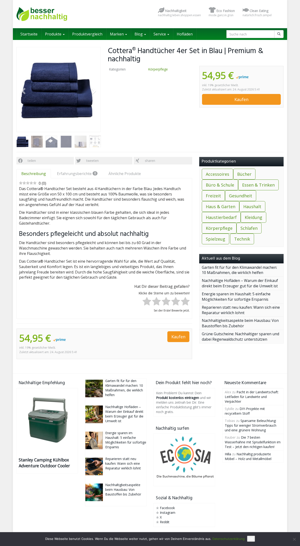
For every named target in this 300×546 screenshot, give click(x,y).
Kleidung (253, 217)
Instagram (167, 512)
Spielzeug (215, 239)
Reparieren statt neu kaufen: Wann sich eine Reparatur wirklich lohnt (241, 310)
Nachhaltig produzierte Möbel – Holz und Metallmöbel (248, 456)
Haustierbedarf (221, 217)
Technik (242, 239)
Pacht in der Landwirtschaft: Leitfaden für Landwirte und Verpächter (252, 397)
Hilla (228, 454)
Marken (117, 34)
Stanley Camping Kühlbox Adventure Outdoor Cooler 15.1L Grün (44, 463)
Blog (139, 34)
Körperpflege (158, 69)
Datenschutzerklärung (228, 539)
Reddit (164, 522)
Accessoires (217, 174)
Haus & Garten (220, 206)
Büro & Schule (220, 185)
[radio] (146, 302)
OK (251, 539)
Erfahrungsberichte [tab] (76, 173)
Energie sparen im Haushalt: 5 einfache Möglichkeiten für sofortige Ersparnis (236, 296)
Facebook (167, 508)
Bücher (244, 174)
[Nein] (294, 539)
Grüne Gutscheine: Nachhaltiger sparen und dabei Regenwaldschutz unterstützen (240, 336)
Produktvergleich (87, 34)
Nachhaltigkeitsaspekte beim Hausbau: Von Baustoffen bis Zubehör (240, 323)
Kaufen (241, 99)
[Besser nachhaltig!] (58, 14)
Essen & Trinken (258, 185)
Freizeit (213, 196)
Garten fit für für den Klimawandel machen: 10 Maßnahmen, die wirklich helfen (239, 270)
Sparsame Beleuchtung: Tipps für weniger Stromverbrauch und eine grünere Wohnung (250, 425)
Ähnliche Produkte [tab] (125, 173)
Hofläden (185, 34)
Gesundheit (240, 196)
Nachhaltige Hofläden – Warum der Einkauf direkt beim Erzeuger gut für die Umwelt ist (240, 283)
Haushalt (252, 206)
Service (160, 34)
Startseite (29, 34)
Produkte (53, 34)
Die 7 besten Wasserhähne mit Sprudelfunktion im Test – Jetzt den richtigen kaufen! (253, 442)
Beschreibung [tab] (33, 173)
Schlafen (249, 228)
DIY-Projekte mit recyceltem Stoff (245, 411)
